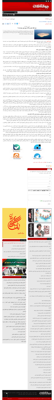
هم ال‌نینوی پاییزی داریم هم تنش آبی (18, 248)
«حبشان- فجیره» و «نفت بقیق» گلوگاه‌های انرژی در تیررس (14, 243)
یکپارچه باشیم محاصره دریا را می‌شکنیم (43, 356)
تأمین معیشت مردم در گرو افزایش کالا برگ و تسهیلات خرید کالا (40, 297)
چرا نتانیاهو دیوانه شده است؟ (45, 283)
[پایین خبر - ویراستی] (37, 148)
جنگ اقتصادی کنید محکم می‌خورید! (44, 313)
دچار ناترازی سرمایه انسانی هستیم (44, 367)
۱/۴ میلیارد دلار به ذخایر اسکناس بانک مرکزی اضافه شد (40, 339)
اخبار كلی (47, 24)
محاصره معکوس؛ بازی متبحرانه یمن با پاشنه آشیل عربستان (40, 344)
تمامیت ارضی (35, 162)
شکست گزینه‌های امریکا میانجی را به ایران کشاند (41, 359)
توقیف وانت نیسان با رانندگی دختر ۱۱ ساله (17, 307)
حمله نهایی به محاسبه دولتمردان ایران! (43, 281)
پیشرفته (5, 12)
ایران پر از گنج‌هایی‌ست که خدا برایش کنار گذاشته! (41, 318)
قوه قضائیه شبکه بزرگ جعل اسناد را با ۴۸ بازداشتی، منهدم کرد (14, 280)
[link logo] (39, 5)
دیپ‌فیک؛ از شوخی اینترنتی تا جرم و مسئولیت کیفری (15, 326)
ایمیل (50, 181)
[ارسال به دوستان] (5, 23)
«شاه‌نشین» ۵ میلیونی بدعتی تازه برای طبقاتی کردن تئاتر (40, 385)
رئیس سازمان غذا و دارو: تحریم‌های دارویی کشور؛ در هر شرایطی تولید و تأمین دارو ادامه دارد (14, 303)
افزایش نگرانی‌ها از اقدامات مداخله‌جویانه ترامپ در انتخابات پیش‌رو (40, 306)
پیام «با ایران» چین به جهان (45, 334)
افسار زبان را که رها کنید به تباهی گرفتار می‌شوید (16, 256)
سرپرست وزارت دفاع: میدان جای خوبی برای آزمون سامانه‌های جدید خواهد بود (40, 272)
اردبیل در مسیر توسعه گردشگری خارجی (43, 266)
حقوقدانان (44, 162)
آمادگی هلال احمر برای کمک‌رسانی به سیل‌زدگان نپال (16, 282)
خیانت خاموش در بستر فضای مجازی (18, 334)
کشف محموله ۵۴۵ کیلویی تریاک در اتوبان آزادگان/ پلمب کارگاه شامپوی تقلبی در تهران (14, 298)
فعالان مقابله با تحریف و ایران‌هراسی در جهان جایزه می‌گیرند (39, 382)
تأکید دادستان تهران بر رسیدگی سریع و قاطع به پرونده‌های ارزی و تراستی (14, 310)
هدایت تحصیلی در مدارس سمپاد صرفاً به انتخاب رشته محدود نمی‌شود (40, 242)
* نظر (50, 193)
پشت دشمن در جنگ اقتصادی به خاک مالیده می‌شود (41, 326)
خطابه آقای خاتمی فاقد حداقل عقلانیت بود (43, 268)
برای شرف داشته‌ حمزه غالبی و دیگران (43, 315)
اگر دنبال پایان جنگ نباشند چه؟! (44, 278)
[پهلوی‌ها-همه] (14, 271)
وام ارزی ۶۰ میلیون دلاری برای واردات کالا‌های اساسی (41, 321)
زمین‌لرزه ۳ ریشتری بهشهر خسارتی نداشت (17, 314)
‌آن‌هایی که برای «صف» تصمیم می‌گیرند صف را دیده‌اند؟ (40, 351)
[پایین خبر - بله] (16, 148)
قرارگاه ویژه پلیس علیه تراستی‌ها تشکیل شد (42, 364)
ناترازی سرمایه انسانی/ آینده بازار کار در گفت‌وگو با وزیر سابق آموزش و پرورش (14, 252)
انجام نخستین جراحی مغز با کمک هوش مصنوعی (16, 285)
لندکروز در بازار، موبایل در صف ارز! (19, 246)
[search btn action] (3, 12)
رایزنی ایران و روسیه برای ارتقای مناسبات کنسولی (41, 362)
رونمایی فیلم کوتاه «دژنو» (46, 300)
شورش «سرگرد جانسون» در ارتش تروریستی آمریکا (41, 255)
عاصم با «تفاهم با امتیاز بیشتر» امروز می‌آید (42, 354)
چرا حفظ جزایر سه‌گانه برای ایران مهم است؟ (27, 28)
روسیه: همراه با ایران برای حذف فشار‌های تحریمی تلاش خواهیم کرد (41, 378)
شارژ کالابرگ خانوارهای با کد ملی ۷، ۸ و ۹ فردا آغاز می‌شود (40, 289)
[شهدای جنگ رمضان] (40, 215)
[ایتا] (16, 157)
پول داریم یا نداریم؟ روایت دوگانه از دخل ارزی (42, 303)
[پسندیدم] (19, 23)
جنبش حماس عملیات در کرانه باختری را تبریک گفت (41, 260)
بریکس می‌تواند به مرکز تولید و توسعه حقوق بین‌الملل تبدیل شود (14, 294)
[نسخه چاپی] (3, 23)
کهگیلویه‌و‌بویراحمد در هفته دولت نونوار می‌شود (42, 310)
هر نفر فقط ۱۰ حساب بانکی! (45, 275)
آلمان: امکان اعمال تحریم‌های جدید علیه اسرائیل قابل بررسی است (40, 247)
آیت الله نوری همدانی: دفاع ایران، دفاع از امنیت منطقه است (14, 319)
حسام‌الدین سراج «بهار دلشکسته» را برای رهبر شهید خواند (40, 331)
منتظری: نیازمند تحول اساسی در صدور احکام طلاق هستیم (40, 258)
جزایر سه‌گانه (40, 162)
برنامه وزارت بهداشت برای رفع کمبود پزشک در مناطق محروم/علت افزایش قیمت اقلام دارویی (14, 322)
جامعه (50, 24)
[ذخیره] (8, 23)
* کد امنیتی (49, 186)
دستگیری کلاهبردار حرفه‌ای (20, 290)
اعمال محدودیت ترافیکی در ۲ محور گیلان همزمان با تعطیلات (14, 316)
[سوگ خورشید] (40, 230)
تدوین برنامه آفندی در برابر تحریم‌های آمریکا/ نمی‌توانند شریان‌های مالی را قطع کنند (41, 348)
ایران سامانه (5, 398)
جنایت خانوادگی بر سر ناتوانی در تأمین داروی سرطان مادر (40, 328)
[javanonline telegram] (17, 23)
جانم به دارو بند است (46, 370)
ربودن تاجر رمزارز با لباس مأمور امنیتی (18, 337)
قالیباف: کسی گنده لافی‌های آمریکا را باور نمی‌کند (42, 323)
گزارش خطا (48, 165)
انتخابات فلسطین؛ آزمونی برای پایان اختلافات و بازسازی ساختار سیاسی (40, 292)
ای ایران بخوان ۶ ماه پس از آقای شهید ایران (42, 375)
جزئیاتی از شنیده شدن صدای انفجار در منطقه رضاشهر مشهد (14, 288)
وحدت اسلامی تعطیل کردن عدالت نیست (43, 341)
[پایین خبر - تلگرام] (37, 157)
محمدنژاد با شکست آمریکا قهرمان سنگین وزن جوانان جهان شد (40, 252)
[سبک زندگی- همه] (14, 223)
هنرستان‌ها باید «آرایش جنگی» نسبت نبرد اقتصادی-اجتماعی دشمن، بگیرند (14, 340)
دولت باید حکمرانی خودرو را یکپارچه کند (43, 387)
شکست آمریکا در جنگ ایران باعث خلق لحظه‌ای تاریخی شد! (39, 336)
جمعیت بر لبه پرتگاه (46, 372)
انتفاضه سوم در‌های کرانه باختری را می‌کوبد (42, 263)
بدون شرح (48, 286)
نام (50, 175)
